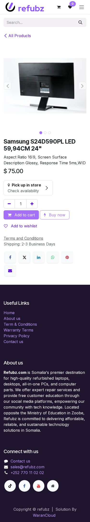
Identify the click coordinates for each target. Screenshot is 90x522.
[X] (24, 257)
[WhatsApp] (53, 257)
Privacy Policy (17, 335)
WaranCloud (44, 515)
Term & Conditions (20, 324)
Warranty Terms (18, 330)
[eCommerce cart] (58, 7)
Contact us (13, 341)
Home (9, 312)
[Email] (10, 270)
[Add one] (32, 203)
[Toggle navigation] (81, 7)
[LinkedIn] (38, 257)
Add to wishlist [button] (23, 226)
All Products (19, 35)
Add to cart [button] (24, 214)
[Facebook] (10, 257)
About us (12, 318)
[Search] (80, 22)
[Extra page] (53, 486)
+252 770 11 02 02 (27, 472)
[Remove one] (9, 203)
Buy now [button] (56, 214)
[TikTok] (10, 486)
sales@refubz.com (27, 466)
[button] (8, 86)
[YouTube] (38, 486)
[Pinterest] (67, 257)
